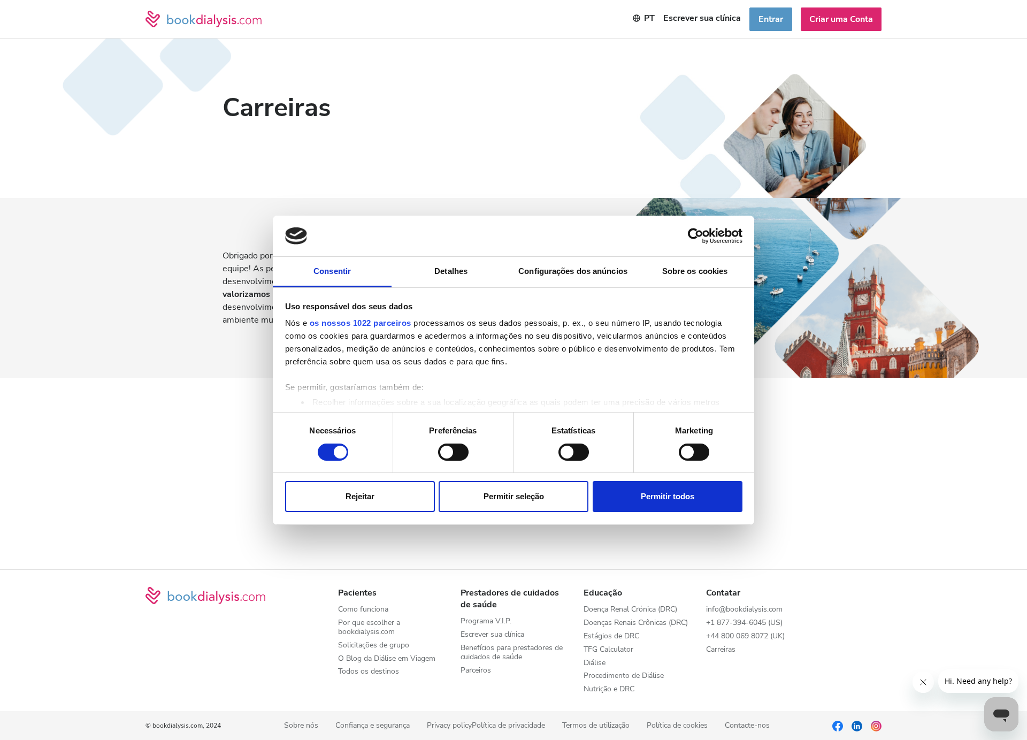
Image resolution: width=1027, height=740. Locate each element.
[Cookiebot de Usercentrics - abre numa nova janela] (695, 236)
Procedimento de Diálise (624, 676)
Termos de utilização (596, 725)
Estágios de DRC (611, 636)
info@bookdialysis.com (744, 609)
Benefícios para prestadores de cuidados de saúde (512, 653)
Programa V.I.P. (486, 621)
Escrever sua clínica (702, 18)
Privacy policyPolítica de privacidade (486, 725)
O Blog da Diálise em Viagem (386, 658)
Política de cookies (677, 725)
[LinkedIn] (857, 725)
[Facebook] (837, 725)
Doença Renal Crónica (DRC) (630, 609)
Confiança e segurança (372, 725)
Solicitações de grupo (373, 645)
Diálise (595, 663)
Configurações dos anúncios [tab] (572, 271)
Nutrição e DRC (609, 689)
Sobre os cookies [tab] (695, 271)
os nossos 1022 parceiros (360, 322)
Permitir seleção (514, 496)
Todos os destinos (368, 671)
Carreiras (720, 649)
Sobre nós (301, 725)
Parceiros (476, 670)
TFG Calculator (608, 649)
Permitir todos (667, 496)
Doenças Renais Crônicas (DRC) (636, 623)
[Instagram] (876, 725)
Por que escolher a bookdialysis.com (369, 628)
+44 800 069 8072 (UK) (745, 636)
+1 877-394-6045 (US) (744, 623)
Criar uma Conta (841, 19)
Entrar (770, 19)
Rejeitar (360, 496)
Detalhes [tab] (450, 271)
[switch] (453, 452)
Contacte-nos (747, 725)
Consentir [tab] (332, 271)
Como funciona (363, 609)
